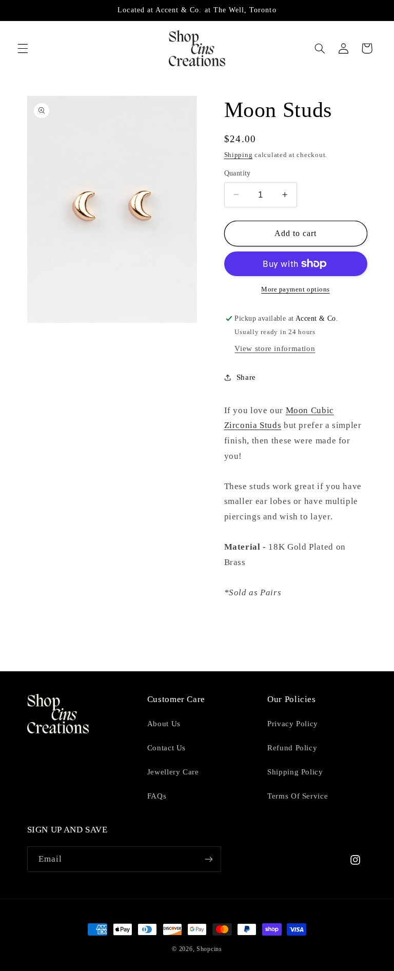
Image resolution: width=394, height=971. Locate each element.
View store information (274, 348)
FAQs (157, 796)
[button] (22, 48)
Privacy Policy (292, 724)
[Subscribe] (208, 858)
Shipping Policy (295, 772)
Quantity (237, 173)
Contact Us (166, 748)
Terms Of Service (297, 796)
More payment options (295, 289)
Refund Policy (292, 748)
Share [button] (246, 377)
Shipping (238, 155)
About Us (164, 724)
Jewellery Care (173, 772)
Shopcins (209, 949)
